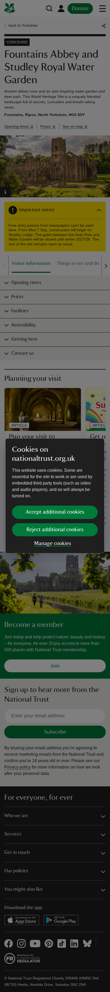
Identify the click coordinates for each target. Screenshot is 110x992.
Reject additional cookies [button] (54, 529)
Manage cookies (52, 543)
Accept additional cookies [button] (55, 512)
